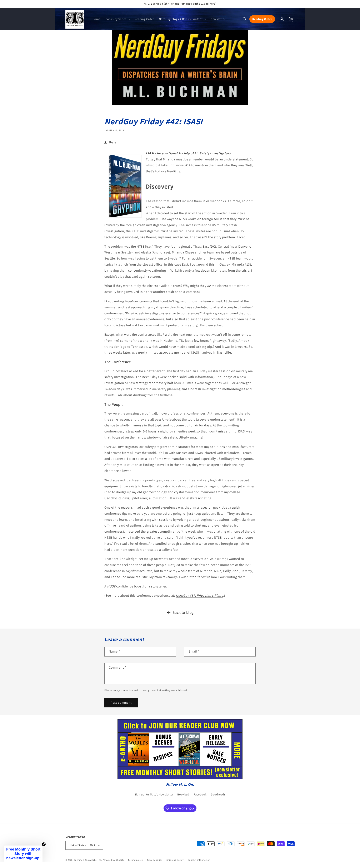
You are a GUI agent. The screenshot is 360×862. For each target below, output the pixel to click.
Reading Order (262, 19)
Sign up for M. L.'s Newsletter (154, 794)
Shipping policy (175, 859)
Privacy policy (154, 859)
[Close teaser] (44, 844)
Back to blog (183, 612)
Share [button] (112, 142)
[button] (117, 19)
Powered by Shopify (113, 859)
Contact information (199, 859)
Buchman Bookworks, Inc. (88, 859)
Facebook (200, 794)
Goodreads (218, 794)
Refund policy (135, 859)
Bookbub (183, 794)
